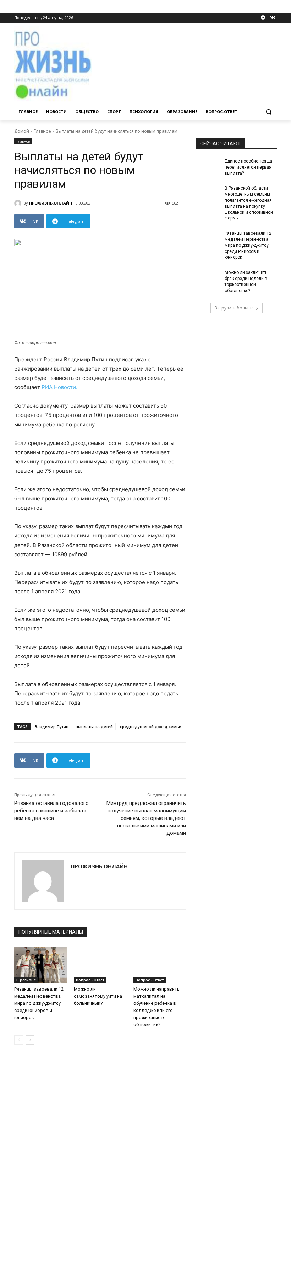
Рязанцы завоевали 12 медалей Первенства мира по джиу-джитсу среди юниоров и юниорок (39, 1003)
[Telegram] (263, 18)
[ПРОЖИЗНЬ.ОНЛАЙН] (18, 203)
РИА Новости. (59, 387)
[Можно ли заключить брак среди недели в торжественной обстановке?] (208, 278)
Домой (21, 131)
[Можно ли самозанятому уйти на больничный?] (100, 965)
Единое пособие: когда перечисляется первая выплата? (248, 167)
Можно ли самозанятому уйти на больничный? (98, 996)
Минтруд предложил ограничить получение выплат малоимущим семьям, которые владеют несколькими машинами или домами (146, 818)
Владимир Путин (51, 726)
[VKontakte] (273, 18)
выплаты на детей (94, 726)
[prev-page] (18, 1040)
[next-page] (30, 1040)
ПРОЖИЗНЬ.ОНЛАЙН (50, 203)
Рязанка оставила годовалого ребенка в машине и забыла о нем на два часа (51, 810)
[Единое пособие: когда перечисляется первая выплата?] (208, 166)
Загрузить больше (234, 308)
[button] (268, 112)
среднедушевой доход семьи (150, 726)
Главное (42, 131)
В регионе (26, 979)
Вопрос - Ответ (90, 979)
